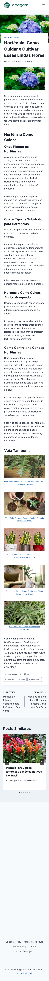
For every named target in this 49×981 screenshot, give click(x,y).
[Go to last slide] (7, 762)
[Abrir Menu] (43, 5)
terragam (11, 61)
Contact (33, 946)
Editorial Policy (13, 941)
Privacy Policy (19, 946)
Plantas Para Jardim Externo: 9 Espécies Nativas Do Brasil (24, 771)
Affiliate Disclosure (33, 941)
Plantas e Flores (12, 38)
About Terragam (24, 951)
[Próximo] (42, 762)
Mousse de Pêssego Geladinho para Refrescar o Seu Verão (11, 701)
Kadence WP (26, 973)
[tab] (19, 792)
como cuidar (11, 674)
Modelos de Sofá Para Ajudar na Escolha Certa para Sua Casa (37, 700)
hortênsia (24, 674)
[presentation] (24, 748)
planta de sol (35, 679)
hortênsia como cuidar (15, 679)
